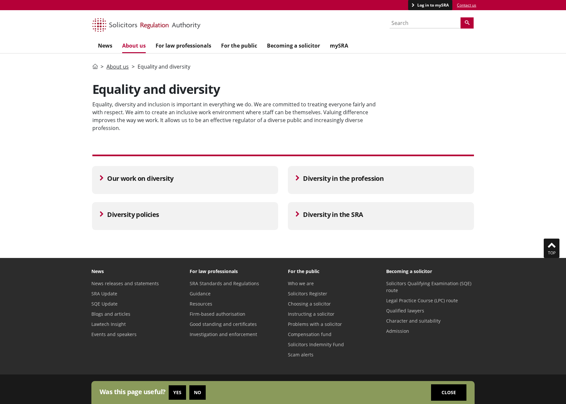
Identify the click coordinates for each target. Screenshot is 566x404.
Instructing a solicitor (311, 314)
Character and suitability (413, 321)
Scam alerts (300, 354)
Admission (397, 331)
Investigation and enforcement (223, 334)
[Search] (467, 23)
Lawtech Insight (108, 324)
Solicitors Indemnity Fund (316, 344)
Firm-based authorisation (217, 314)
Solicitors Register (307, 293)
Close (449, 392)
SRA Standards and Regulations (224, 283)
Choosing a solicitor (309, 304)
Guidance (200, 293)
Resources (201, 304)
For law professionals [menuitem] (183, 45)
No (197, 392)
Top (552, 253)
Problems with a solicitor (315, 324)
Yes (177, 392)
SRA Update (104, 293)
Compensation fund (309, 334)
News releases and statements (125, 283)
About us (117, 66)
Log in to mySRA (432, 5)
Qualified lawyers (405, 311)
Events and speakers (114, 334)
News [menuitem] (105, 45)
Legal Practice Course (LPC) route (422, 300)
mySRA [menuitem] (339, 45)
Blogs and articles (110, 314)
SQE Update (104, 304)
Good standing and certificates (223, 324)
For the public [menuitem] (239, 45)
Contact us (466, 5)
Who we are (301, 283)
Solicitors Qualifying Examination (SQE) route (428, 286)
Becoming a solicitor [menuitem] (293, 45)
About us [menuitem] (134, 45)
